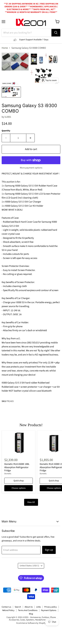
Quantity (6, 131)
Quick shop (19, 480)
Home (5, 48)
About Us (29, 606)
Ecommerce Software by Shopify (31, 623)
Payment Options (48, 610)
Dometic (7, 473)
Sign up (49, 550)
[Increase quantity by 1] (30, 138)
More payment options (31, 167)
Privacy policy (50, 606)
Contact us (6, 606)
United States (29, 565)
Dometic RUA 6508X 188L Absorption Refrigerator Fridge (16, 467)
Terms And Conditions (27, 610)
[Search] (55, 32)
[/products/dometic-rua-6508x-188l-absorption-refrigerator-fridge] (18, 443)
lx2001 (8, 117)
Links (38, 606)
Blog (31, 613)
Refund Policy (8, 610)
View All (31, 502)
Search (18, 606)
